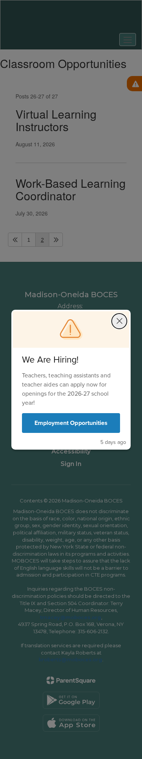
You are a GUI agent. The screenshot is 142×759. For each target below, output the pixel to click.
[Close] (119, 321)
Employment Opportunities (71, 422)
